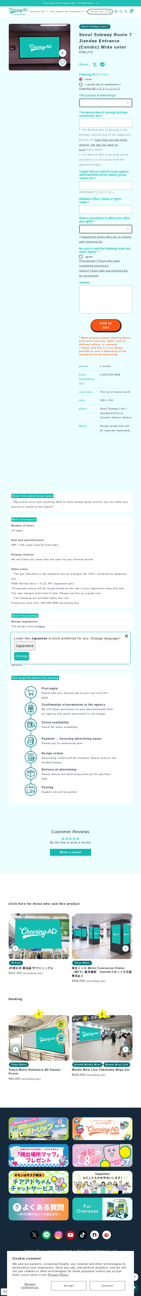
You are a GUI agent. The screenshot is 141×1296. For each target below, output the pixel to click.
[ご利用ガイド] (115, 11)
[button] (62, 62)
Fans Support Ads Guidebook (65, 11)
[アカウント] (125, 11)
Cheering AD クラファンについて (99, 88)
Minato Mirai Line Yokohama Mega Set (101, 1069)
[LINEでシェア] (102, 64)
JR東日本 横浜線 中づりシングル (31, 968)
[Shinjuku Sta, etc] (110, 11)
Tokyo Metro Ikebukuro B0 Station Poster (35, 1071)
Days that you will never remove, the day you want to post (103, 144)
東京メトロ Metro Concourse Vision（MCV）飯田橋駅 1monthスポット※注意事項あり (102, 972)
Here (42, 626)
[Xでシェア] (95, 64)
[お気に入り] (121, 11)
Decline (107, 1285)
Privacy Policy (58, 1274)
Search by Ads (37, 11)
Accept (69, 1285)
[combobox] (100, 11)
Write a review (70, 852)
